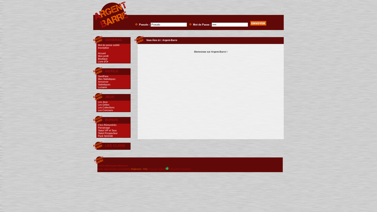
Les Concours (105, 110)
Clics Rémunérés (107, 125)
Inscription (103, 48)
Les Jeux (103, 102)
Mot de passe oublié (109, 45)
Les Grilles (103, 104)
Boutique (103, 59)
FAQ (145, 169)
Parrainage (104, 127)
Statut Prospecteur (108, 133)
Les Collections (106, 107)
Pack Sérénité (105, 136)
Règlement (136, 169)
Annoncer (103, 81)
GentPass (103, 76)
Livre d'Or (103, 61)
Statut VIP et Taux (107, 130)
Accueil (102, 53)
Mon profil (103, 56)
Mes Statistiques (106, 79)
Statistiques (104, 84)
